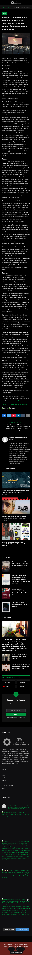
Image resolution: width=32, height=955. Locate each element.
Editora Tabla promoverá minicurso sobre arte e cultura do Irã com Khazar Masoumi (15, 491)
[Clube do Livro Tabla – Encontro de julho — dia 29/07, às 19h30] (6, 607)
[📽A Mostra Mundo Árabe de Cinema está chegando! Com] (16, 825)
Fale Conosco (5, 791)
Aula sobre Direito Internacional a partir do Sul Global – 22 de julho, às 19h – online (20, 592)
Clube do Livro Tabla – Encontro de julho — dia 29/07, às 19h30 (20, 604)
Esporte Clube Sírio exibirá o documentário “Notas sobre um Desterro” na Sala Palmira (14, 517)
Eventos (4, 783)
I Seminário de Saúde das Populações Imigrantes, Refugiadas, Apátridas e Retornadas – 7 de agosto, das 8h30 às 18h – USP (21, 579)
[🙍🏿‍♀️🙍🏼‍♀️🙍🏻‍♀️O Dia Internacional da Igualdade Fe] (16, 883)
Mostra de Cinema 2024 (7, 785)
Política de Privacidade (17, 719)
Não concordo (20, 949)
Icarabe (4, 777)
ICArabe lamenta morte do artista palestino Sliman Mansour (19, 656)
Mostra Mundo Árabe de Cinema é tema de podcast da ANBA (9, 426)
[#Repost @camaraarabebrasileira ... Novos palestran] (16, 912)
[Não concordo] (30, 949)
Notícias (4, 780)
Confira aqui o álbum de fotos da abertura (14, 404)
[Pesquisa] (29, 3)
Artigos (3, 788)
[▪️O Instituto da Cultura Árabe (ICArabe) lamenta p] (16, 854)
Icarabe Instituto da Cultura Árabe (18, 438)
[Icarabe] (16, 2)
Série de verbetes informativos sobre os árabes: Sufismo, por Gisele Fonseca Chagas (21, 666)
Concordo (11, 949)
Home (3, 775)
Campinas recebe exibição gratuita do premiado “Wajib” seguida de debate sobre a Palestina (14, 543)
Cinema (4, 13)
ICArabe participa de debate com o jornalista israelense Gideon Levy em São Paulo (20, 563)
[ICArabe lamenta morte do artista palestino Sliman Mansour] (6, 657)
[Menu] (3, 3)
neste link (17, 401)
